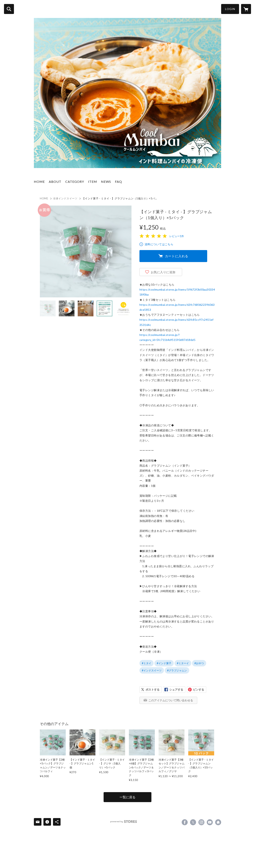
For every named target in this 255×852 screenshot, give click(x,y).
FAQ (118, 181)
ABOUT (55, 181)
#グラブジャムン (177, 670)
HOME (39, 181)
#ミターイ (183, 663)
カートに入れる (176, 256)
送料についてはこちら (159, 244)
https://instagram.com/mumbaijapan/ (201, 822)
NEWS (106, 181)
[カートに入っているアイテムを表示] (246, 9)
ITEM (92, 181)
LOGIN (230, 9)
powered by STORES (123, 821)
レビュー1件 (176, 236)
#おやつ (199, 663)
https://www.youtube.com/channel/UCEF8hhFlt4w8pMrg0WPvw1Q (210, 822)
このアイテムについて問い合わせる (170, 700)
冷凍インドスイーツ (65, 198)
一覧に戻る (127, 797)
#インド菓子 (164, 663)
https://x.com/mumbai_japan (193, 822)
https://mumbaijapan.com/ (218, 822)
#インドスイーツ (152, 670)
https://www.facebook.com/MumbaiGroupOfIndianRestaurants (185, 822)
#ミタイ (146, 663)
